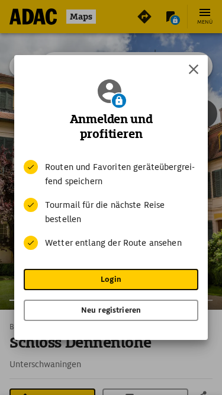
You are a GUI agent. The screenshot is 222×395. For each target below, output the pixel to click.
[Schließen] (193, 69)
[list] (111, 205)
